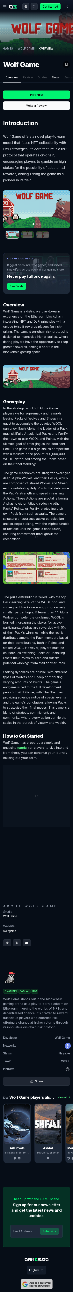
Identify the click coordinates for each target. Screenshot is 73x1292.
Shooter (54, 1152)
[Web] (67, 1069)
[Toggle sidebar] (67, 6)
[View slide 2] (27, 234)
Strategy (10, 1152)
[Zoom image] (36, 209)
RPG (70, 1152)
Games (8, 48)
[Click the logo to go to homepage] (36, 1259)
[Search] (34, 6)
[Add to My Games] (66, 64)
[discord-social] (27, 942)
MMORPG (42, 1152)
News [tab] (56, 77)
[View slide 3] (42, 234)
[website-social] (7, 942)
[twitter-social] (17, 942)
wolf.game (9, 931)
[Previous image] (10, 209)
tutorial (22, 748)
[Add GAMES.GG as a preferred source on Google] (37, 1284)
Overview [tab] (11, 77)
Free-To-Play (24, 1152)
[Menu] (4, 6)
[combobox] (25, 6)
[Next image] (63, 209)
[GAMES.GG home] (13, 7)
